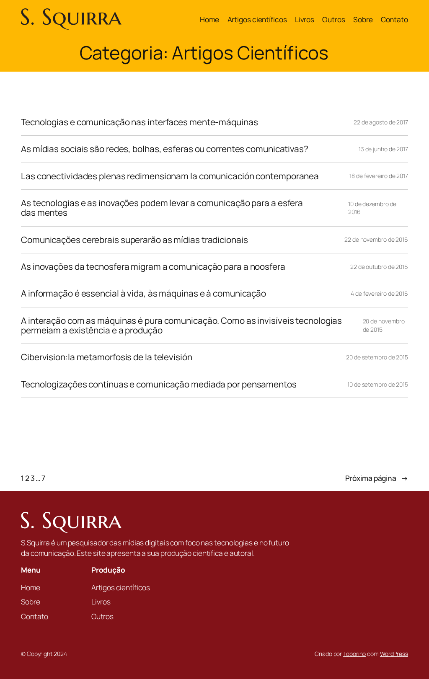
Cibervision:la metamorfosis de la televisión (106, 357)
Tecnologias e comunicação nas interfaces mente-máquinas (139, 122)
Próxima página (376, 478)
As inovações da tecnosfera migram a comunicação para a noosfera (153, 266)
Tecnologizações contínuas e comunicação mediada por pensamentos (159, 384)
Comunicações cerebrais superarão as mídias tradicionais (134, 240)
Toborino (354, 654)
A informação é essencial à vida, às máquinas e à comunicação (143, 293)
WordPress (394, 654)
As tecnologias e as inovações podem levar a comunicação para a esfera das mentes (162, 208)
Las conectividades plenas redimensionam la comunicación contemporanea (170, 176)
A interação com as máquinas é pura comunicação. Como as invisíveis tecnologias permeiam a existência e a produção (181, 326)
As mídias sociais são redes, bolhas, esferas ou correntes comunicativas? (164, 149)
